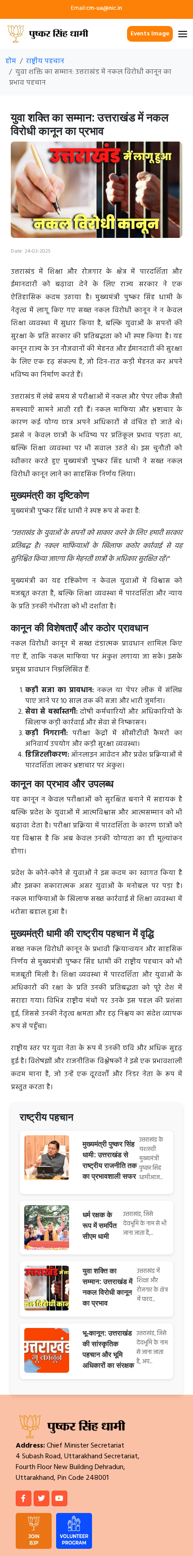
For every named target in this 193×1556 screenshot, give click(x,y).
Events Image (150, 34)
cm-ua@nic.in (104, 8)
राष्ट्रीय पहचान (45, 61)
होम (10, 61)
